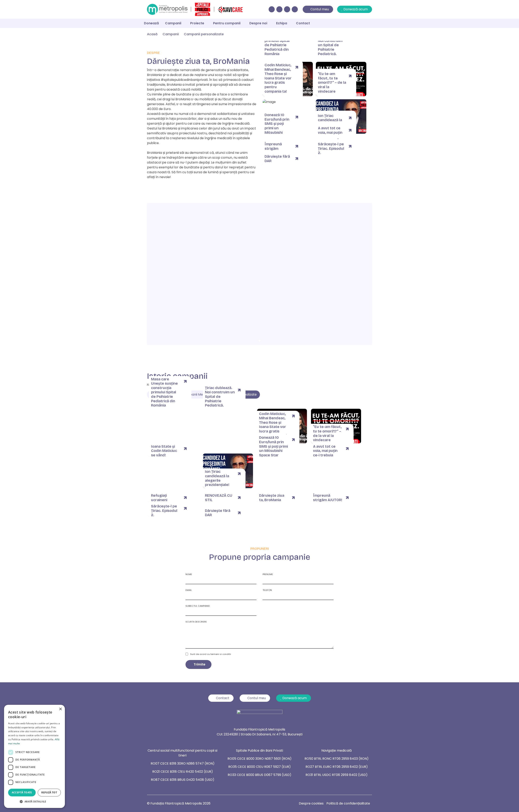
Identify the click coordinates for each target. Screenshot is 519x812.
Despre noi (258, 23)
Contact (303, 23)
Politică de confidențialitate (348, 803)
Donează (151, 23)
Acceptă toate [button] (22, 792)
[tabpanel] (259, 274)
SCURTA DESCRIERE (196, 621)
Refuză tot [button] (49, 792)
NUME (189, 574)
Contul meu (319, 9)
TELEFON (267, 590)
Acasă (152, 34)
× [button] (60, 709)
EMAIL (189, 590)
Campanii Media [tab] (195, 394)
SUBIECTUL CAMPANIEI (198, 606)
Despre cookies (311, 803)
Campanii (173, 23)
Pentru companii (226, 23)
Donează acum (355, 9)
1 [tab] (259, 341)
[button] (34, 801)
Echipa (281, 23)
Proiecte (197, 23)
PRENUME (268, 574)
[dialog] (34, 756)
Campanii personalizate (204, 34)
